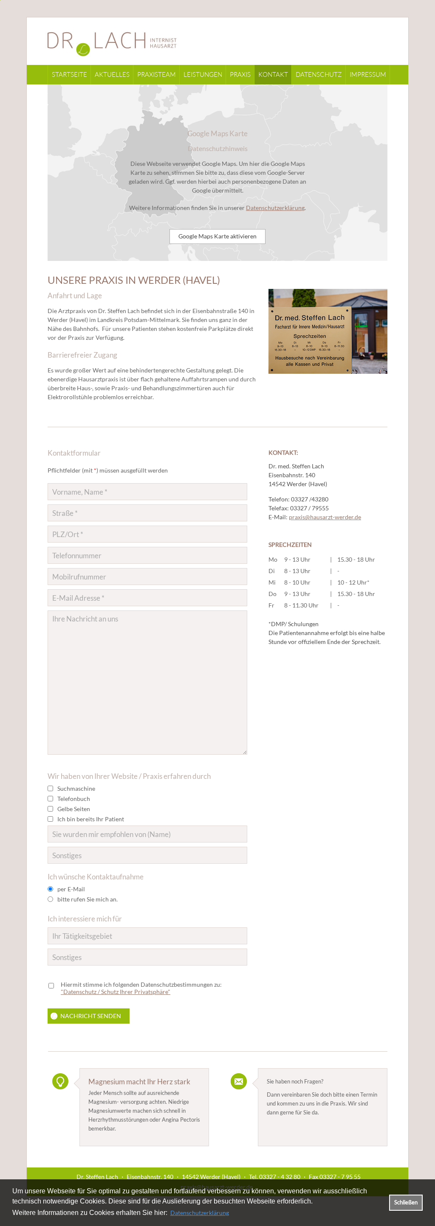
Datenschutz (319, 74)
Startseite (69, 74)
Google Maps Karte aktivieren (217, 236)
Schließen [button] (406, 1202)
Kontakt (273, 74)
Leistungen (203, 74)
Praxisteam (156, 74)
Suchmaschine (76, 788)
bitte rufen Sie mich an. (87, 899)
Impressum (368, 74)
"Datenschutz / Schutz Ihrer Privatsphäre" (115, 991)
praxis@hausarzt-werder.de (325, 517)
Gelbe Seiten (73, 808)
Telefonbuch (73, 798)
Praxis (240, 74)
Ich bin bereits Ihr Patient (90, 819)
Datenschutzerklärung (199, 1212)
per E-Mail (71, 889)
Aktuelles (112, 74)
